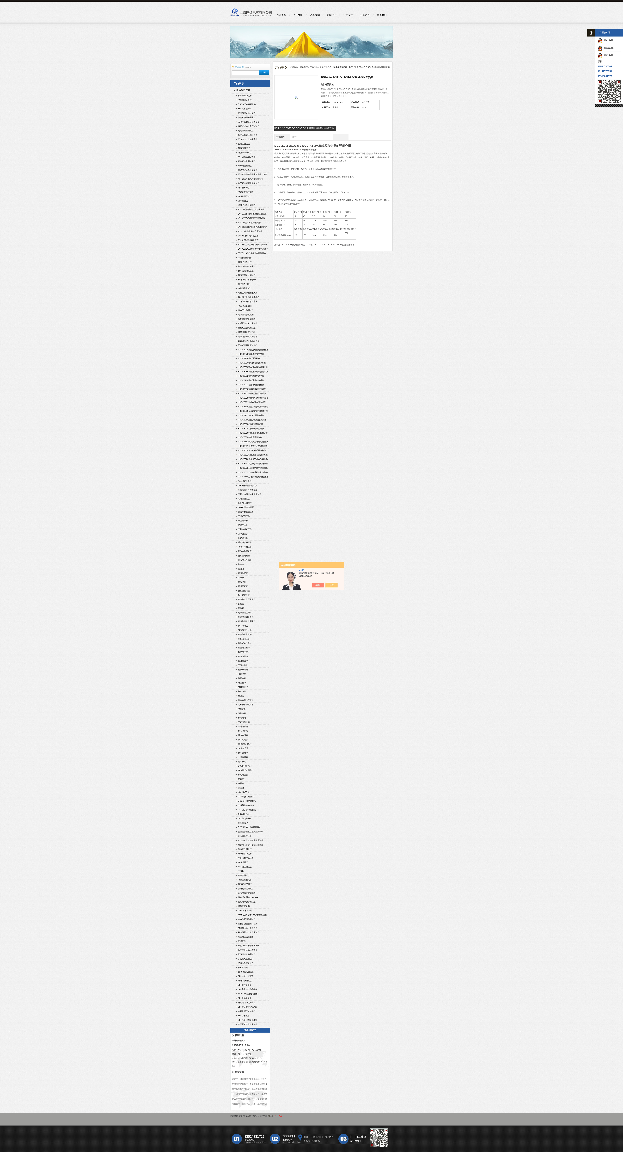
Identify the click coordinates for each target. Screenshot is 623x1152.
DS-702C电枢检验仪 (247, 104)
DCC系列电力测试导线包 (249, 827)
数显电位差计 (244, 652)
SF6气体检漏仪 (244, 109)
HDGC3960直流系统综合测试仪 (252, 420)
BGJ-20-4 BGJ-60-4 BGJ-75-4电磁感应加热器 (334, 245)
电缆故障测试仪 (245, 152)
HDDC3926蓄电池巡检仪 (249, 358)
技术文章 (348, 14)
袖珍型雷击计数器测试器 (248, 932)
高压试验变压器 (245, 836)
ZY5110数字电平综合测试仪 (250, 231)
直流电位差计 (244, 648)
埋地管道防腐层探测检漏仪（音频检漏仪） (252, 174)
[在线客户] (591, 33)
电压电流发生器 (245, 630)
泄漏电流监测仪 (245, 306)
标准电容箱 (243, 731)
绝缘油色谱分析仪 (246, 963)
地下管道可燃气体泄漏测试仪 (250, 179)
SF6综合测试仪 (244, 985)
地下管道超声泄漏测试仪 (248, 183)
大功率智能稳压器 (246, 512)
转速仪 (241, 569)
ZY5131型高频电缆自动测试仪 (251, 209)
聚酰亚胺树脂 (244, 906)
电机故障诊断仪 (245, 100)
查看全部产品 (250, 1030)
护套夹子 (242, 779)
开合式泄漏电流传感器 (247, 345)
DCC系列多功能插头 (247, 801)
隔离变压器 (243, 525)
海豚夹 (241, 783)
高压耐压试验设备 (246, 937)
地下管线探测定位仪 (247, 157)
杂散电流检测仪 (245, 166)
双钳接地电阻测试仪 (247, 205)
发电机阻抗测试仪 (246, 888)
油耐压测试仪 (244, 499)
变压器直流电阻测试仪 (247, 1024)
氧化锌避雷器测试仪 (247, 319)
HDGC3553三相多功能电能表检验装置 (253, 468)
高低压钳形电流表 (246, 315)
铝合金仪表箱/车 (245, 766)
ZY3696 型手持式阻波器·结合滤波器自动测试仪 (253, 244)
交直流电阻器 (244, 639)
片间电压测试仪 (245, 503)
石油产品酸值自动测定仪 (248, 122)
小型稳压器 (243, 520)
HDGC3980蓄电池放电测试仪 (251, 380)
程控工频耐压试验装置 (247, 135)
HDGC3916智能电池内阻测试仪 (252, 389)
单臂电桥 (242, 678)
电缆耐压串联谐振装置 (247, 928)
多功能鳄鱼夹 (244, 792)
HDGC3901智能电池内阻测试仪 (252, 402)
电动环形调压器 (245, 547)
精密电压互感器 (245, 560)
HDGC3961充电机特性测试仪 (251, 415)
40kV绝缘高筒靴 (245, 910)
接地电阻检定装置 (246, 700)
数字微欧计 (243, 753)
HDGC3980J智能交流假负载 (250, 424)
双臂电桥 (242, 674)
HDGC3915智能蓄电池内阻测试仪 (253, 398)
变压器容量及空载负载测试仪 (250, 832)
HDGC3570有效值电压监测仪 (251, 428)
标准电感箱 (243, 735)
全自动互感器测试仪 (247, 919)
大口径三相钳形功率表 (247, 301)
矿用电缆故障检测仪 (247, 113)
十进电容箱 (243, 757)
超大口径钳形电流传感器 (248, 341)
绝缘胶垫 (242, 941)
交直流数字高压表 (246, 858)
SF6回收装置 (243, 1016)
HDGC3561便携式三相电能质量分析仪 (253, 442)
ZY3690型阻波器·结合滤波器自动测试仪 (252, 227)
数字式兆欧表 (244, 595)
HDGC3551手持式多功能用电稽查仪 (253, 464)
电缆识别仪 (243, 862)
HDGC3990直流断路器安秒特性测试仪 (253, 411)
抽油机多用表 (244, 284)
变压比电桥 (243, 665)
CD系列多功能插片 (246, 805)
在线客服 (608, 40)
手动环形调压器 (245, 542)
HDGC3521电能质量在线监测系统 (253, 455)
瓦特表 (241, 604)
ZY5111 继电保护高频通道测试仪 (252, 214)
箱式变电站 (243, 967)
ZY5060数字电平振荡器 (248, 236)
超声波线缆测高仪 (246, 612)
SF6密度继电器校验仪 (247, 989)
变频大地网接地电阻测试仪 (249, 494)
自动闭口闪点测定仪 (247, 1002)
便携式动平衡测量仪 (247, 117)
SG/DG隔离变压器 (246, 507)
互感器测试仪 (244, 144)
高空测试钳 (243, 823)
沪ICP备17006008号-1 (249, 1116)
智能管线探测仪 (245, 884)
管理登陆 (263, 1116)
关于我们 (298, 14)
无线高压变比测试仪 (247, 328)
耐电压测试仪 (244, 148)
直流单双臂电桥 (245, 634)
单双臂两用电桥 (245, 744)
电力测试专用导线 (246, 770)
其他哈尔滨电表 (245, 551)
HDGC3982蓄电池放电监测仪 (251, 376)
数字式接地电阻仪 (246, 271)
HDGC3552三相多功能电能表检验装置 (253, 472)
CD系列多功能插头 (246, 796)
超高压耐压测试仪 (246, 130)
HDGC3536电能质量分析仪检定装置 (253, 433)
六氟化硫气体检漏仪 (247, 1011)
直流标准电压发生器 (247, 599)
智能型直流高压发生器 (247, 950)
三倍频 (241, 871)
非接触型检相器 (245, 258)
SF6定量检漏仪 (244, 998)
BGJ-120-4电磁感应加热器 (293, 245)
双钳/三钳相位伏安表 (247, 279)
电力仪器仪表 (243, 90)
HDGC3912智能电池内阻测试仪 (252, 393)
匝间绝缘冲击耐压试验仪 (248, 126)
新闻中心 (331, 14)
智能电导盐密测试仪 (247, 902)
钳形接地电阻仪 (245, 262)
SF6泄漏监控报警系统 (247, 1007)
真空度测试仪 (244, 875)
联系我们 (382, 14)
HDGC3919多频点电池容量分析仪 (253, 350)
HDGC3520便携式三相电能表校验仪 (253, 459)
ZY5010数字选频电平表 (248, 240)
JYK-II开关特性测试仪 (247, 485)
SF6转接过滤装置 (245, 976)
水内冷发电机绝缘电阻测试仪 (250, 840)
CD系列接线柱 (244, 814)
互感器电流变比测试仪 (247, 323)
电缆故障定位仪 (245, 196)
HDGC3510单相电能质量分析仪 (252, 450)
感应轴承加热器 (245, 853)
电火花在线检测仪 (246, 192)
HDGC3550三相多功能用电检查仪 (253, 477)
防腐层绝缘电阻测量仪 (247, 170)
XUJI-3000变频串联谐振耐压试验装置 (252, 915)
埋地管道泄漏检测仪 (247, 161)
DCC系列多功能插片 (247, 810)
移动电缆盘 (243, 775)
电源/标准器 (243, 748)
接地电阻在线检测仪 (247, 266)
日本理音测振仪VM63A (248, 897)
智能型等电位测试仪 (247, 275)
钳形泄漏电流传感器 (247, 332)
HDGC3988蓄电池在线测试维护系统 (253, 367)
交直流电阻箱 (244, 722)
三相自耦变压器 (245, 529)
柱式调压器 (243, 538)
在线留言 (365, 14)
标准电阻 (242, 691)
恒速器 (241, 696)
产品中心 (314, 67)
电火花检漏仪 (244, 187)
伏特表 (241, 608)
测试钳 (241, 788)
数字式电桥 (243, 740)
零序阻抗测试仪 (245, 867)
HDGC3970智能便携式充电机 (251, 354)
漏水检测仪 (243, 201)
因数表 (241, 577)
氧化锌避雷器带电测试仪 (248, 945)
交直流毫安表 (244, 555)
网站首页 (281, 14)
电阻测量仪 (243, 687)
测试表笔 (242, 761)
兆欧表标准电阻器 (246, 704)
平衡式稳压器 (244, 516)
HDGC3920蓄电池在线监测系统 (252, 363)
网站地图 (234, 1116)
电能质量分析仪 (245, 288)
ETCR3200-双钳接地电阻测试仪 (252, 253)
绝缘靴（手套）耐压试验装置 (250, 845)
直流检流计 (243, 661)
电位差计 (242, 683)
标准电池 (242, 718)
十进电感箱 (243, 726)
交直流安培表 (244, 591)
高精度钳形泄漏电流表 (247, 293)
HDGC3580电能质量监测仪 (250, 437)
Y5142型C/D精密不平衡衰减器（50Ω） (251, 218)
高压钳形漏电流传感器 (247, 336)
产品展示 (315, 14)
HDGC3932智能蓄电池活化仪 (251, 385)
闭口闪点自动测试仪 (247, 954)
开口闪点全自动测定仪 (247, 139)
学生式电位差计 (245, 643)
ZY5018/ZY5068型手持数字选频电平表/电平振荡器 (253, 249)
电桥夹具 (242, 709)
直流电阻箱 (243, 656)
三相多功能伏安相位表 (247, 924)
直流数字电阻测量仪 (247, 621)
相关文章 (239, 1072)
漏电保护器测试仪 (246, 310)
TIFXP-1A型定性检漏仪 (248, 994)
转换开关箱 (243, 669)
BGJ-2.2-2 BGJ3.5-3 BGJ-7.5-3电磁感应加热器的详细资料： (305, 128)
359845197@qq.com (248, 1058)
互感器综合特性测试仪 (247, 490)
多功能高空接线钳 (246, 959)
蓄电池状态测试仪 (246, 972)
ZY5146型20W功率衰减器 (249, 223)
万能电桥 (242, 713)
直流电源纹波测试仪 (247, 893)
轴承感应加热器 (245, 95)
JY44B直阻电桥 (245, 481)
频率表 (241, 564)
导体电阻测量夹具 (246, 617)
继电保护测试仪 (245, 981)
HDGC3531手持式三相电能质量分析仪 (253, 446)
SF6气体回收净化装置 (247, 1020)
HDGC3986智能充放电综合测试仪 (253, 371)
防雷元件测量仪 (245, 849)
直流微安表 (243, 573)
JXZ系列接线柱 (244, 818)
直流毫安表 (243, 586)
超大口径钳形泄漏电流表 (248, 297)
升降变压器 (243, 534)
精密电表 (242, 582)
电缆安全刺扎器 (245, 880)
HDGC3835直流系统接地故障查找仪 (253, 407)
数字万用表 (243, 626)
